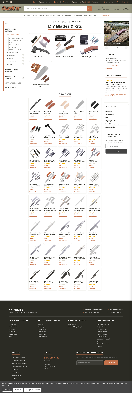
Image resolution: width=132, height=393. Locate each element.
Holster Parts (42, 329)
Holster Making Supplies (47, 15)
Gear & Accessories (80, 15)
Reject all (18, 390)
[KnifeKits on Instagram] (7, 2)
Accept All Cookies (33, 390)
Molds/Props (42, 334)
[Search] (89, 8)
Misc (98, 341)
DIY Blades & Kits (13, 35)
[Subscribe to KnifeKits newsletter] (10, 2)
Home (7, 24)
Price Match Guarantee (112, 124)
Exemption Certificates (19, 366)
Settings (7, 390)
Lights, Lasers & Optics (104, 339)
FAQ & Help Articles (18, 357)
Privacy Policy (16, 375)
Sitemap (14, 378)
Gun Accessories (102, 329)
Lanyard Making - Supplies (75, 327)
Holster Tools (42, 331)
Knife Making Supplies (30, 15)
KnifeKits (16, 309)
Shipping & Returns (111, 121)
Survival (99, 346)
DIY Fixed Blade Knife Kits (15, 41)
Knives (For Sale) (102, 334)
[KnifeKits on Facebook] (3, 2)
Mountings (41, 327)
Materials (41, 324)
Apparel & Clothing (103, 324)
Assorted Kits (72, 324)
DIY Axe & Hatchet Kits (16, 38)
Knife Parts (11, 55)
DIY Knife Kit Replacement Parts (15, 48)
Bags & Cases (101, 327)
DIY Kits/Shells (42, 336)
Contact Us (15, 372)
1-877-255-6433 (112, 66)
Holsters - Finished (102, 331)
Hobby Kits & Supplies (64, 15)
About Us (15, 369)
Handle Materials (12, 52)
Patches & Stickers (103, 344)
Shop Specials (93, 15)
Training (9, 64)
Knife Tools (10, 58)
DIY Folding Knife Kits (15, 45)
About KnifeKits (110, 127)
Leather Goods (101, 336)
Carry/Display (11, 61)
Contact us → (109, 68)
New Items (108, 111)
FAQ (106, 117)
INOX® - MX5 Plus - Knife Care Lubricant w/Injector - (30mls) (115, 94)
